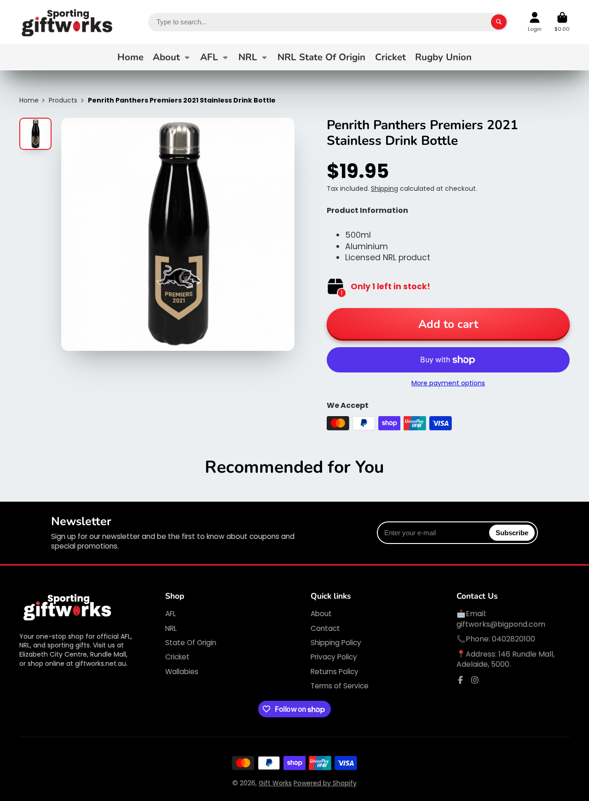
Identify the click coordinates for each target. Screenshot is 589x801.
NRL (247, 57)
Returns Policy (334, 671)
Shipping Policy (336, 642)
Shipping (384, 188)
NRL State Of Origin (321, 57)
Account (535, 22)
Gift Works (275, 783)
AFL (209, 57)
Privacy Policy (334, 657)
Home (130, 57)
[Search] (499, 22)
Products (63, 100)
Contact (325, 628)
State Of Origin (190, 642)
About (166, 57)
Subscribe (512, 533)
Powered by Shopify (325, 783)
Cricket (390, 57)
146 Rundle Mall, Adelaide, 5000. (505, 659)
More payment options (448, 383)
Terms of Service (340, 686)
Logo (67, 22)
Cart (562, 22)
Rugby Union (443, 57)
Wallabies (181, 671)
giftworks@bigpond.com (500, 624)
